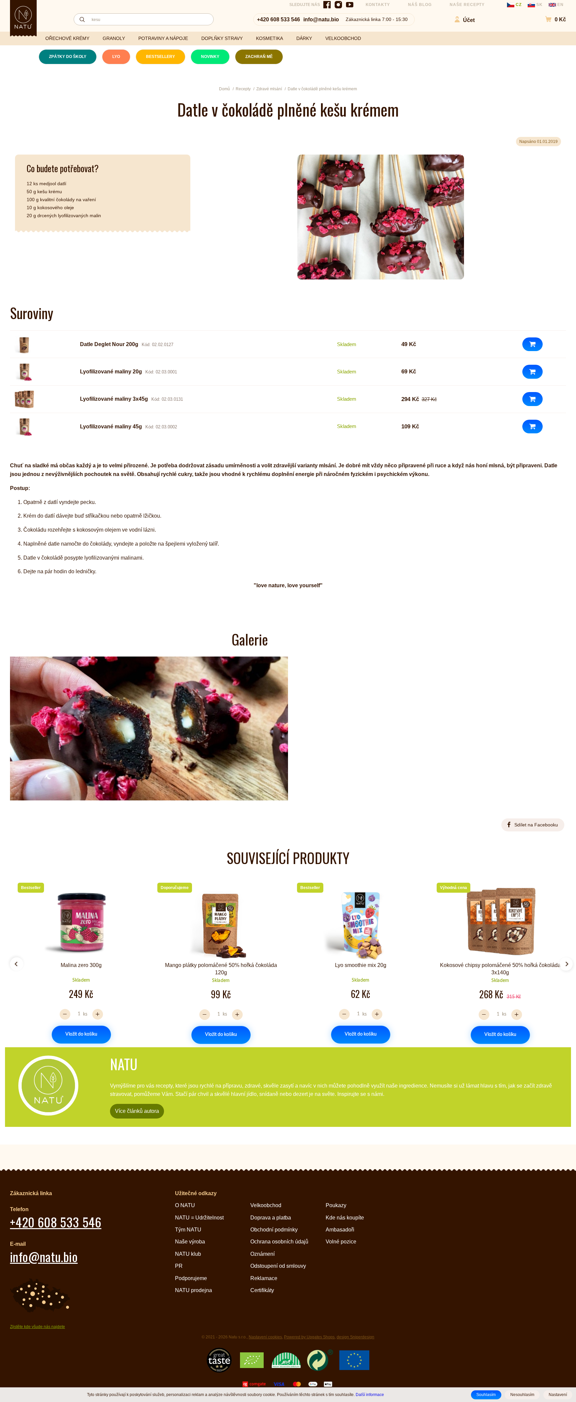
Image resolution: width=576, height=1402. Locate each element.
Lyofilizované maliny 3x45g (114, 399)
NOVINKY (210, 56)
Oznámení (262, 1254)
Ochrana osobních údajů (279, 1241)
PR (179, 1266)
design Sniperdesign (355, 1337)
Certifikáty (262, 1290)
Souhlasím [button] (486, 1394)
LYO (116, 56)
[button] (552, 19)
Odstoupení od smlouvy (278, 1266)
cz (518, 4)
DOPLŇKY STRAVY (222, 38)
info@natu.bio (321, 19)
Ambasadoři (340, 1229)
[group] (78, 961)
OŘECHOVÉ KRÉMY (67, 38)
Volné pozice (341, 1241)
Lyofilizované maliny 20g (111, 371)
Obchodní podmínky (274, 1229)
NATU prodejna (193, 1290)
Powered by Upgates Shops (309, 1337)
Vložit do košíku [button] (81, 1034)
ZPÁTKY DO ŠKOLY (67, 56)
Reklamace (263, 1278)
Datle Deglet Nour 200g (109, 344)
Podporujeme (191, 1278)
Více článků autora (137, 1111)
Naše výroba (190, 1241)
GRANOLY (114, 38)
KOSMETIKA (269, 38)
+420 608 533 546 (278, 19)
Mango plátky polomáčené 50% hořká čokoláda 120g (221, 968)
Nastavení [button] (558, 1394)
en (560, 4)
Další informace (370, 1394)
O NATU (185, 1205)
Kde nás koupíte (345, 1217)
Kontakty (378, 4)
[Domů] (23, 17)
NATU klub (188, 1254)
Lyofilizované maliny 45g (111, 426)
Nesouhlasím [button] (522, 1394)
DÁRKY (304, 38)
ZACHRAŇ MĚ (259, 56)
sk (539, 4)
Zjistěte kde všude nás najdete (37, 1326)
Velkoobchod (265, 1205)
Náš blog (420, 4)
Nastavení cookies (265, 1337)
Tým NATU (188, 1229)
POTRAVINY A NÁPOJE (163, 38)
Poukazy (336, 1205)
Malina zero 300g (81, 965)
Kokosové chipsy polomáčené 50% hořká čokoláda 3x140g (500, 968)
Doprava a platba (270, 1217)
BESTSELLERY (160, 56)
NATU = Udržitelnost (199, 1217)
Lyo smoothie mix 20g (360, 965)
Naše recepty (467, 4)
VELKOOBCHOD (343, 38)
